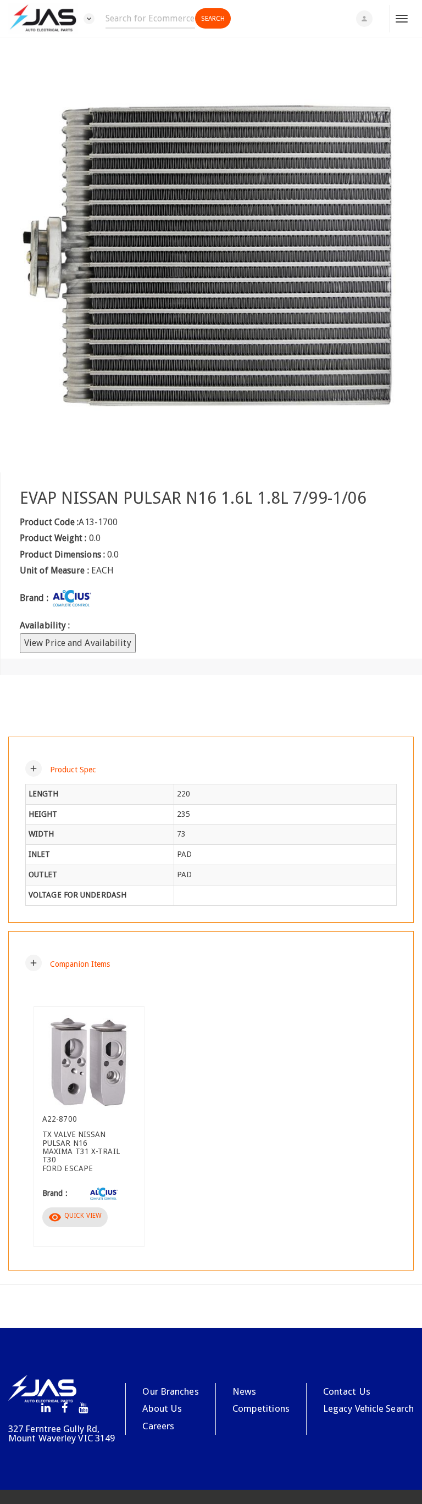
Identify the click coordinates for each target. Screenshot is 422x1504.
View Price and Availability (77, 643)
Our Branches (170, 1391)
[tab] (211, 768)
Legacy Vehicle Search (368, 1408)
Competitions (261, 1408)
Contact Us (346, 1391)
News (244, 1391)
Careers (158, 1426)
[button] (60, 768)
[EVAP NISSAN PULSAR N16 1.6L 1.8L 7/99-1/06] (211, 254)
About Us (162, 1408)
